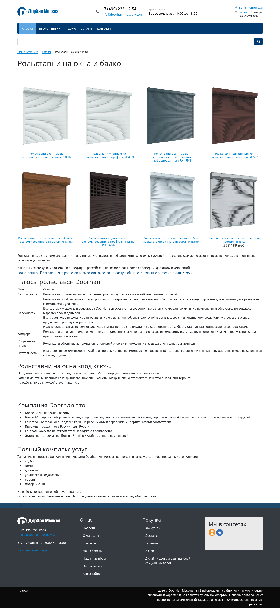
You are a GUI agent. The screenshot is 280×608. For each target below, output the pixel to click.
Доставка (151, 535)
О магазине (91, 535)
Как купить (152, 528)
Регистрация (255, 7)
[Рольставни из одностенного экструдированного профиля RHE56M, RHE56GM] (109, 200)
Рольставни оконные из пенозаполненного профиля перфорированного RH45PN (171, 157)
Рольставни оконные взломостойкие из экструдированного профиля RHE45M (46, 239)
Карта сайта (91, 573)
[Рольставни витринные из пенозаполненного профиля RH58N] (233, 115)
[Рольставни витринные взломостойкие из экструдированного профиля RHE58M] (171, 200)
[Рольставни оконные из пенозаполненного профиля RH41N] (46, 115)
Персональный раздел (33, 550)
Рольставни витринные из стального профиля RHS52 (234, 239)
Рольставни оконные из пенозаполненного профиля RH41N (46, 155)
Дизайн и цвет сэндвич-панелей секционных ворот (167, 560)
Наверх (22, 590)
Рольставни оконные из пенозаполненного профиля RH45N (109, 155)
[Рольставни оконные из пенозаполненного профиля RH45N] (109, 115)
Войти (242, 7)
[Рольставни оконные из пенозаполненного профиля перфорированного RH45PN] (171, 115)
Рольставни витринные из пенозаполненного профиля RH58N (234, 155)
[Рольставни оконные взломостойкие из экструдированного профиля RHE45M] (46, 200)
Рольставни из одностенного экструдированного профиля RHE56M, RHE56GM (109, 241)
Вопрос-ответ (92, 566)
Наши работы (92, 551)
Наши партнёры (94, 558)
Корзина (243, 12)
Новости (89, 528)
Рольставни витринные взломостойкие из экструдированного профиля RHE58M (171, 239)
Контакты (89, 543)
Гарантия (151, 543)
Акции (149, 551)
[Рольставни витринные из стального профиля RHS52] (233, 200)
